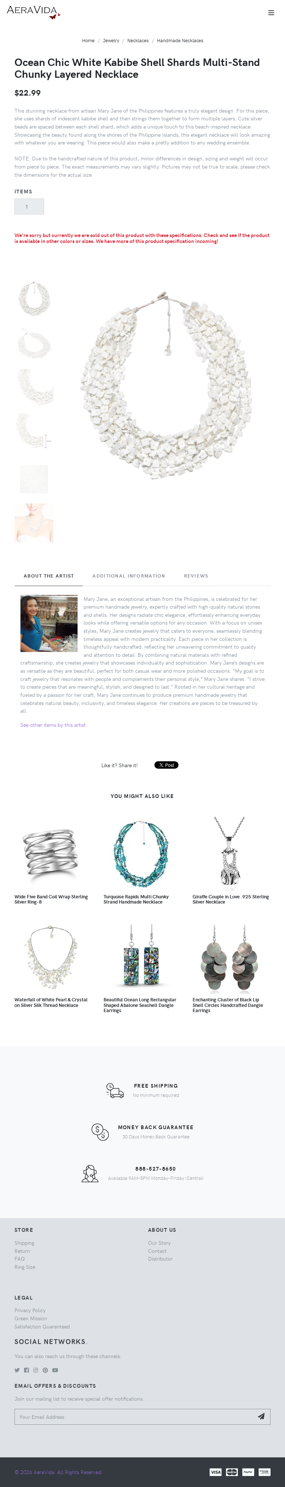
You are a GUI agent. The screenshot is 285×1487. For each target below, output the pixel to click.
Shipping (24, 1242)
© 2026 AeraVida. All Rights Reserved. (58, 1472)
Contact (157, 1250)
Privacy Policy (30, 1310)
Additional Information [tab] (128, 575)
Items (23, 191)
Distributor (160, 1258)
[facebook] (26, 1370)
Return (22, 1250)
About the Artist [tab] (49, 575)
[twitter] (17, 1370)
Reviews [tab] (196, 575)
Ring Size (24, 1266)
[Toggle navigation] (271, 12)
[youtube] (55, 1370)
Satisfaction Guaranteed (42, 1326)
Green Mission (30, 1318)
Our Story (159, 1242)
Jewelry (111, 40)
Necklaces (138, 40)
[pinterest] (45, 1370)
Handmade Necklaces (180, 40)
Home (88, 40)
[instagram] (35, 1370)
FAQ (19, 1258)
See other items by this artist (53, 724)
